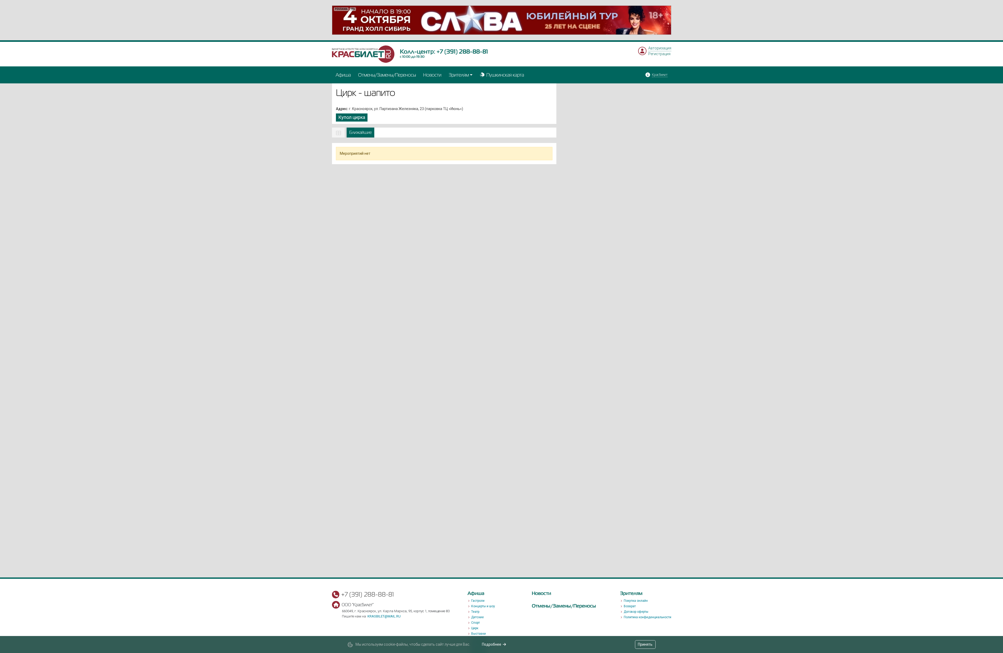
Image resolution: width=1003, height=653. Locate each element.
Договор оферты (636, 612)
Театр (475, 612)
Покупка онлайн (636, 601)
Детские (477, 617)
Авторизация (659, 48)
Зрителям (459, 75)
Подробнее (491, 644)
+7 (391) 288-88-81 (462, 51)
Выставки (478, 633)
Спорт (475, 623)
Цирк (474, 628)
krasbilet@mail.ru (384, 616)
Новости (432, 75)
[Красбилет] (363, 54)
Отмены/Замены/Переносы (387, 75)
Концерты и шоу (483, 606)
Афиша (343, 75)
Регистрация (659, 54)
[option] (501, 20)
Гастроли (478, 601)
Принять (645, 644)
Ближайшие (360, 132)
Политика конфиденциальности (647, 617)
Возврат (630, 606)
